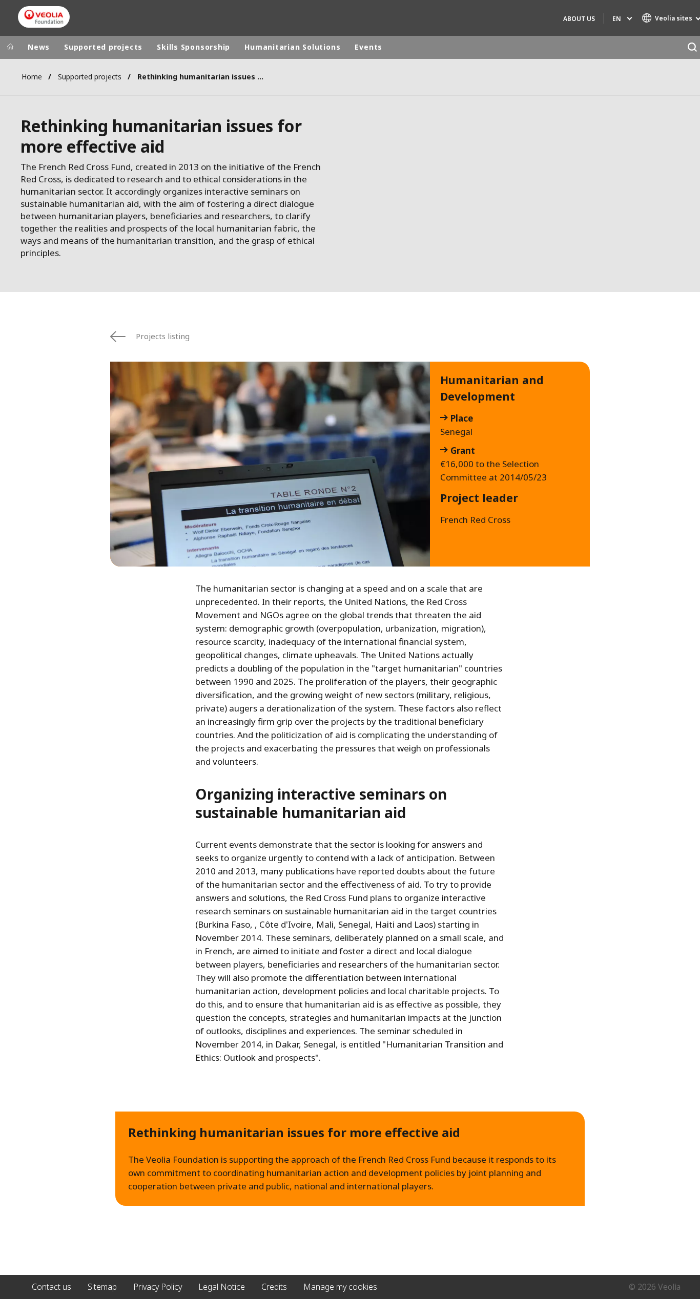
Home (32, 76)
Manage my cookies (340, 1286)
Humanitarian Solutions (292, 47)
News (39, 47)
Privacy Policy (157, 1286)
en (616, 18)
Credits (274, 1286)
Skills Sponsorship (193, 47)
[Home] (10, 47)
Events (368, 47)
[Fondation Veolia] (44, 17)
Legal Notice (221, 1286)
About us (579, 18)
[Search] (692, 47)
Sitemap (102, 1286)
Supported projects (103, 47)
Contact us (51, 1286)
